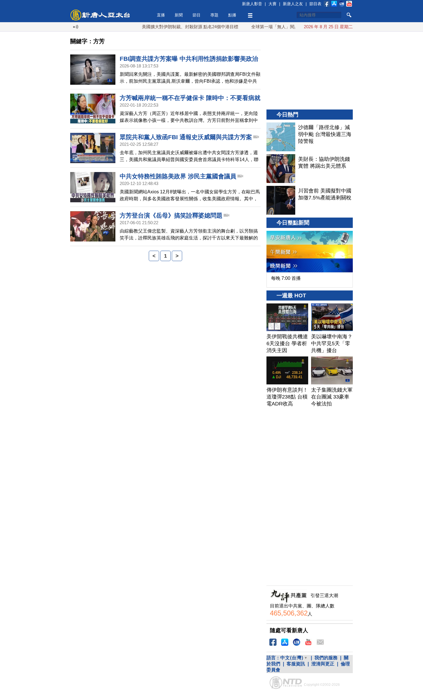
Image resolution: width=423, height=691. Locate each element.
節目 (197, 15)
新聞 (179, 15)
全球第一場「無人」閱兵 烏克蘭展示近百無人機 (286, 26)
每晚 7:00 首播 (286, 278)
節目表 (315, 3)
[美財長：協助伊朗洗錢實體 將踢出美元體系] (280, 168)
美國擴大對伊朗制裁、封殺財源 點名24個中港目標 (179, 26)
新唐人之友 (293, 3)
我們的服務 (326, 657)
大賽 (272, 3)
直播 (161, 15)
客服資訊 (296, 663)
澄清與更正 (322, 663)
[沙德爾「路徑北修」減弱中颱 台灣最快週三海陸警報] (280, 136)
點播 (232, 15)
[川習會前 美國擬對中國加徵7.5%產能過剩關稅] (280, 200)
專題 (214, 15)
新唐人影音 (252, 3)
